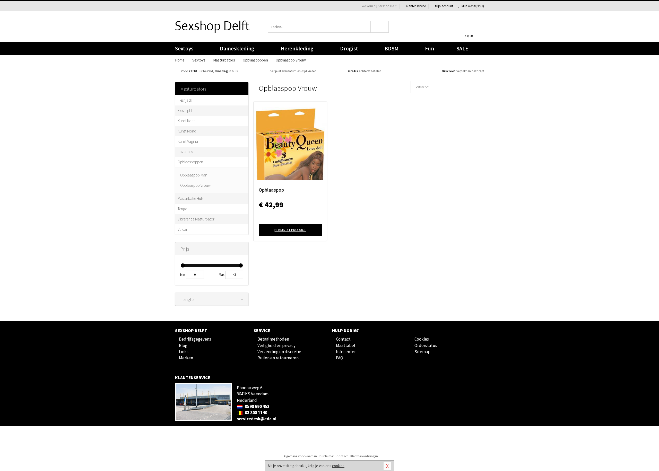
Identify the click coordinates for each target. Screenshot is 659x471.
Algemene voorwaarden (300, 456)
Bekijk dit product (290, 229)
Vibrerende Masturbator (196, 219)
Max (221, 274)
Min (182, 274)
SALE (462, 48)
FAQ (339, 358)
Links (183, 351)
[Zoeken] (380, 27)
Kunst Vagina (188, 141)
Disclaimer (326, 456)
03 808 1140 (255, 412)
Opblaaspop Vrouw (195, 185)
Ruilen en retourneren (278, 358)
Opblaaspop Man (193, 175)
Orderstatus (425, 345)
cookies (338, 465)
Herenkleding (297, 48)
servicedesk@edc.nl (256, 419)
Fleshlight (185, 110)
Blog (183, 345)
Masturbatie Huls (190, 198)
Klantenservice (416, 6)
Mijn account (444, 6)
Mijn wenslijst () (472, 6)
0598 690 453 (257, 406)
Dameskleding (237, 48)
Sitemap (422, 351)
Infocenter (346, 351)
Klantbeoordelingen (364, 456)
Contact (343, 339)
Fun (429, 48)
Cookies (421, 339)
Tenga (182, 208)
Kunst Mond (187, 131)
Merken (186, 358)
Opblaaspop (271, 190)
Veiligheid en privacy (276, 345)
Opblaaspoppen (190, 161)
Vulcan (183, 229)
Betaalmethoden (273, 339)
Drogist (349, 48)
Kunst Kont (186, 120)
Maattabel (345, 345)
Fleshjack (185, 100)
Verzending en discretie (279, 351)
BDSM (391, 48)
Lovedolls (185, 151)
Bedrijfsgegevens (195, 339)
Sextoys (184, 48)
